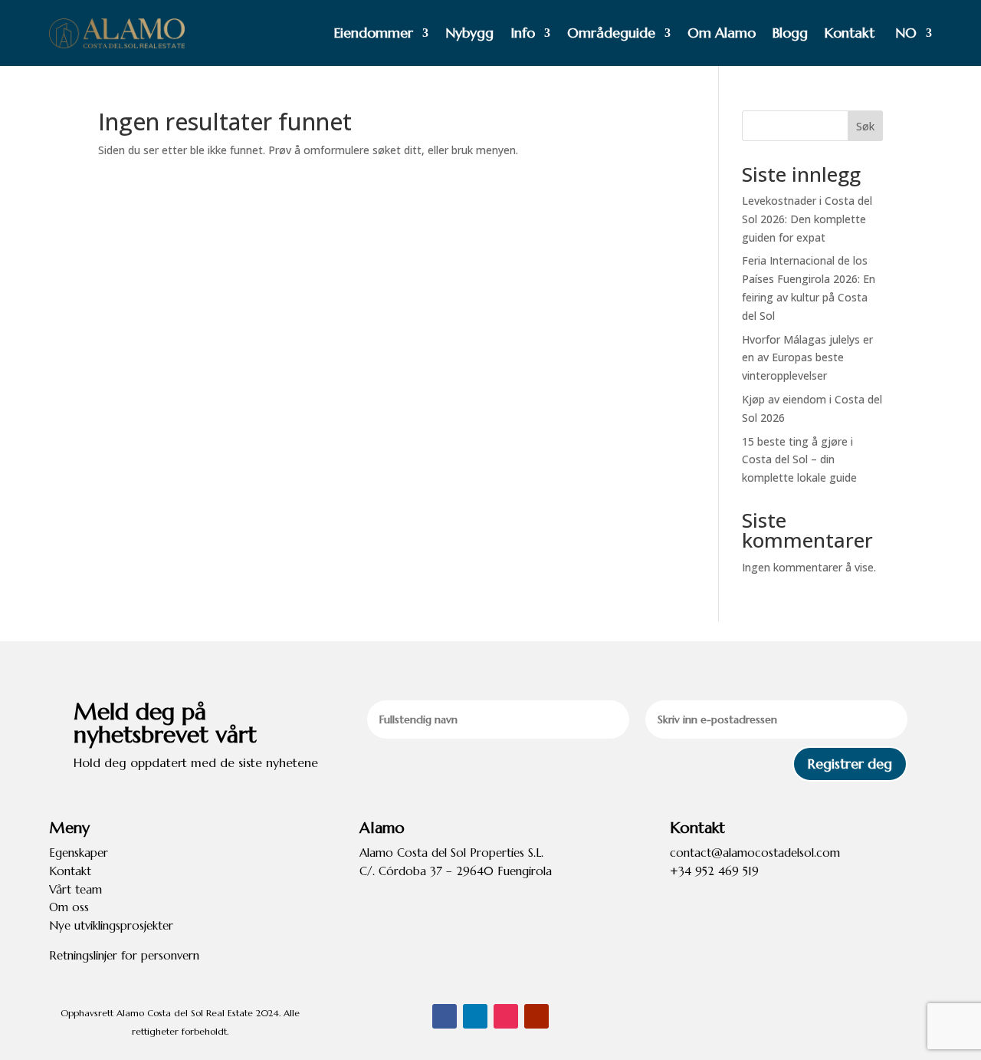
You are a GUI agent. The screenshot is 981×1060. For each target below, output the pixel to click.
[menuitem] (911, 33)
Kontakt (849, 32)
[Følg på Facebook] (444, 1016)
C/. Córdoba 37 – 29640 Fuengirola (455, 871)
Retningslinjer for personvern (124, 955)
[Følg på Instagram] (506, 1016)
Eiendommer (373, 32)
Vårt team (75, 889)
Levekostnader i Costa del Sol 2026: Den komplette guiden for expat (807, 219)
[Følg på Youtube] (536, 1016)
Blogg (790, 32)
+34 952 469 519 (714, 871)
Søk (865, 126)
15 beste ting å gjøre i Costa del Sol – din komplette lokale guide (799, 460)
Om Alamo (721, 32)
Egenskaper (78, 852)
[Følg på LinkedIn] (475, 1016)
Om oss (69, 907)
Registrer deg (850, 763)
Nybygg (469, 32)
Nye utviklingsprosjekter (111, 925)
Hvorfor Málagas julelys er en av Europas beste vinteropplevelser (807, 358)
